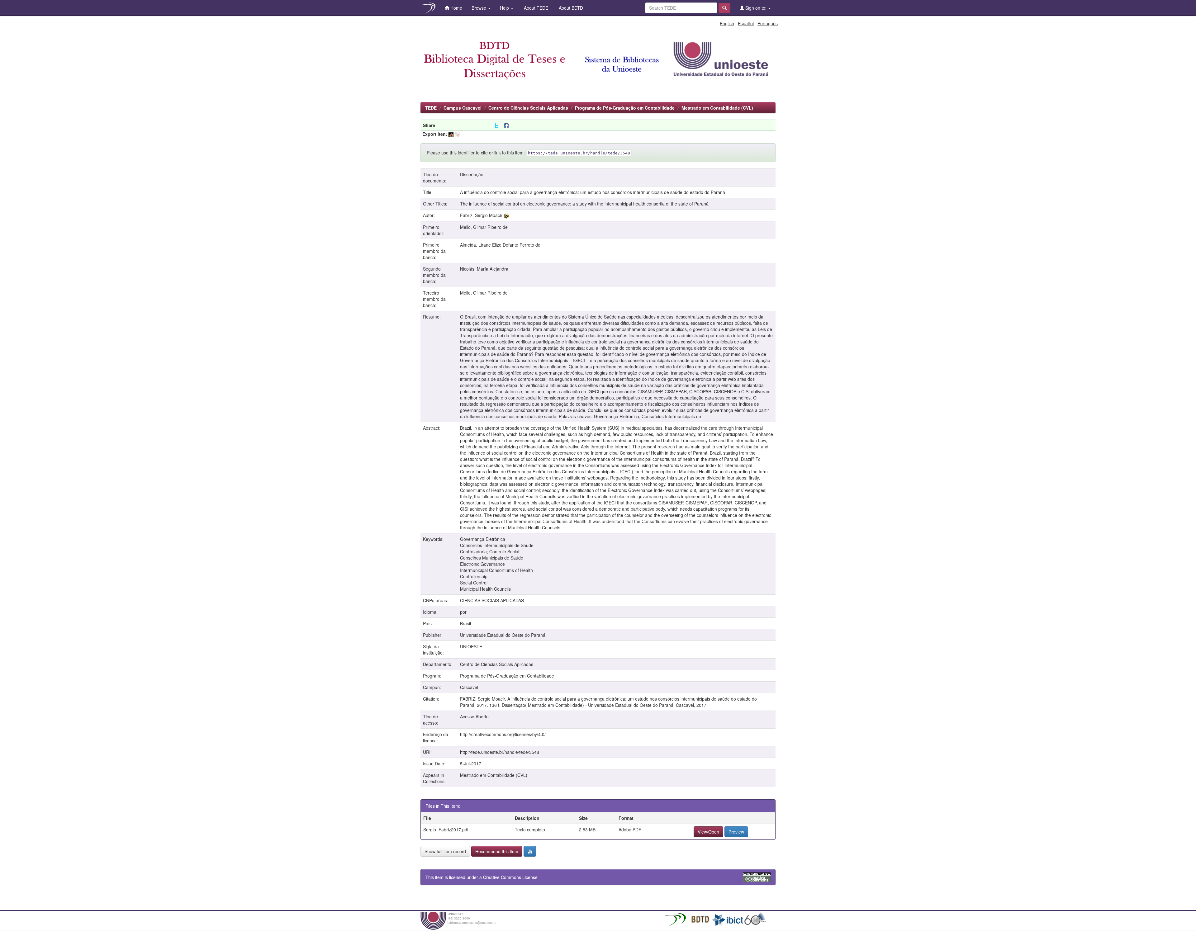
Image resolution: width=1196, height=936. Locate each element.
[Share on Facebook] (507, 126)
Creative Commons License (510, 877)
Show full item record (445, 851)
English (727, 23)
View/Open (708, 832)
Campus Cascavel (463, 108)
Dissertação (471, 174)
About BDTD (570, 8)
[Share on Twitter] (496, 126)
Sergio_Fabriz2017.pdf (445, 829)
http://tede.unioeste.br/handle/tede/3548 (499, 752)
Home (455, 8)
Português (767, 23)
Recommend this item (496, 851)
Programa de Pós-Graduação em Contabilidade (625, 108)
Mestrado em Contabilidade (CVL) (717, 108)
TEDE (431, 108)
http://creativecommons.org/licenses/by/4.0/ (503, 734)
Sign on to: (756, 8)
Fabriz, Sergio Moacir (481, 215)
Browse (479, 8)
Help (505, 8)
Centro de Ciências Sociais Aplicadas (528, 108)
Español (746, 23)
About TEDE (535, 8)
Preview (736, 832)
